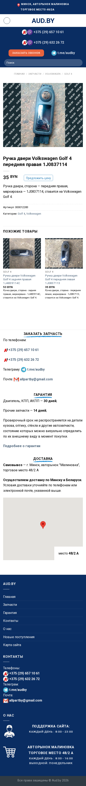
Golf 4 (68, 74)
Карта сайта (12, 645)
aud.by (43, 20)
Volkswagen (53, 74)
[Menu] (7, 20)
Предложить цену (38, 178)
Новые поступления (18, 637)
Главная (19, 74)
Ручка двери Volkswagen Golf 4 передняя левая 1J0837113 (61, 279)
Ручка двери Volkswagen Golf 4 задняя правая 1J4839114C (19, 279)
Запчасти (34, 74)
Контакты (10, 621)
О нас (7, 629)
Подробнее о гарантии (21, 446)
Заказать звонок (26, 52)
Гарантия (10, 613)
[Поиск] (78, 62)
